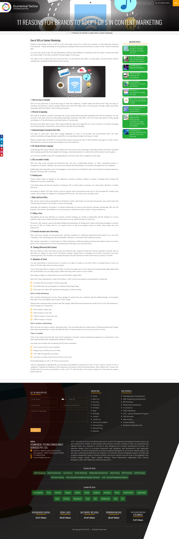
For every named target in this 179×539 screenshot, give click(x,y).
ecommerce (67, 473)
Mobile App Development (98, 473)
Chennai (66, 499)
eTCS (87, 529)
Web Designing (39, 473)
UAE (95, 499)
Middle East (105, 499)
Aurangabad (37, 493)
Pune (49, 493)
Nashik (77, 493)
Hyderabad (141, 493)
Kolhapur (107, 493)
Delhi (57, 499)
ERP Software (127, 473)
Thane (87, 493)
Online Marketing (81, 473)
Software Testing (57, 477)
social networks (72, 169)
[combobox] (64, 399)
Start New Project (145, 3)
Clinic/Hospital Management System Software (83, 477)
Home (68, 33)
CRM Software (139, 473)
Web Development (54, 473)
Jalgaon (96, 493)
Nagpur (68, 493)
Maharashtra (128, 493)
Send (35, 430)
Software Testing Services (132, 425)
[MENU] (176, 3)
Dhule (117, 493)
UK (123, 499)
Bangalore (77, 499)
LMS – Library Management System (115, 477)
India (87, 499)
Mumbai (58, 493)
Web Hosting (114, 473)
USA (115, 499)
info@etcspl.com (44, 457)
